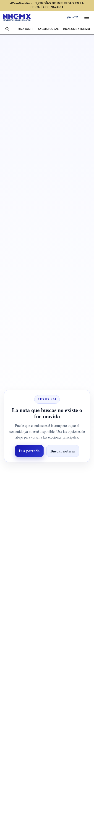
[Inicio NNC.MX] (17, 17)
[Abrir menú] (87, 17)
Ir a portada (27, 453)
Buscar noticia (64, 454)
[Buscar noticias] (7, 29)
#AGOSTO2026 (50, 29)
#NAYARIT (26, 29)
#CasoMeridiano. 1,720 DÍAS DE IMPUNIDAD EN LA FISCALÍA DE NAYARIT (47, 5)
